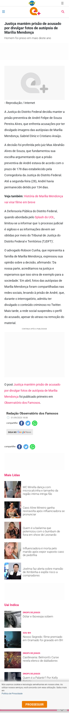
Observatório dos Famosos (22, 402)
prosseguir (34, 704)
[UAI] (32, 3)
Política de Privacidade (12, 693)
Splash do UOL (44, 217)
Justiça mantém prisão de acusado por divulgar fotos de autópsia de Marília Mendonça (32, 390)
